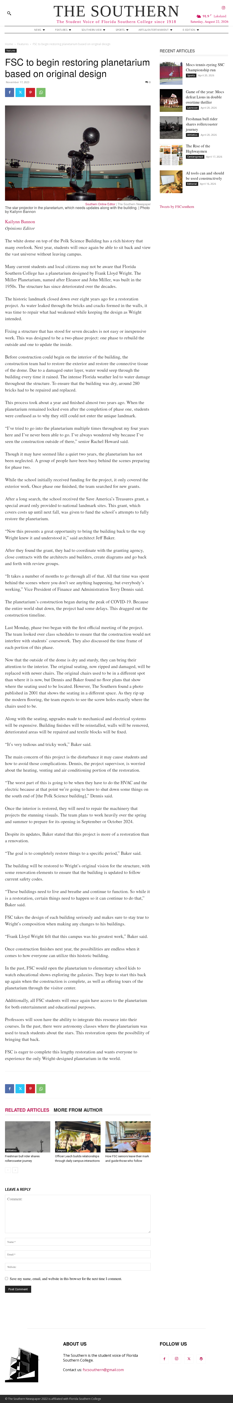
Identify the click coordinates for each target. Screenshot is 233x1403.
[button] (9, 13)
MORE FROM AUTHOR (78, 1109)
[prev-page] (8, 1170)
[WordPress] (201, 1359)
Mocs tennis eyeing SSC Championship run (205, 67)
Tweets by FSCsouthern (177, 206)
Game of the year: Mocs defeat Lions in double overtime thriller (205, 97)
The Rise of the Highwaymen (198, 148)
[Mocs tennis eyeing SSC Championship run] (171, 73)
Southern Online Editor (100, 204)
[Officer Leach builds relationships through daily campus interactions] (77, 1136)
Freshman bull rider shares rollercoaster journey (202, 124)
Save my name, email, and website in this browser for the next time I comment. (66, 1278)
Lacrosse (192, 107)
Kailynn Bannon (20, 221)
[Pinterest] (30, 92)
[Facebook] (9, 92)
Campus (61, 1150)
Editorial (192, 183)
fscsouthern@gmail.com (103, 1369)
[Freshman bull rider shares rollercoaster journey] (27, 1136)
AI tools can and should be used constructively (205, 175)
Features (22, 44)
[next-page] (15, 1170)
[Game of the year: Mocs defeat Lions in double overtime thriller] (171, 100)
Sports (191, 75)
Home (9, 44)
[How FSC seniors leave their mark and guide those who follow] (128, 1136)
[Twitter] (20, 92)
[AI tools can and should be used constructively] (171, 181)
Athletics (11, 1150)
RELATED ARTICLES (27, 1109)
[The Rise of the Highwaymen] (171, 154)
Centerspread (195, 156)
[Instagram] (223, 8)
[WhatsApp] (41, 92)
